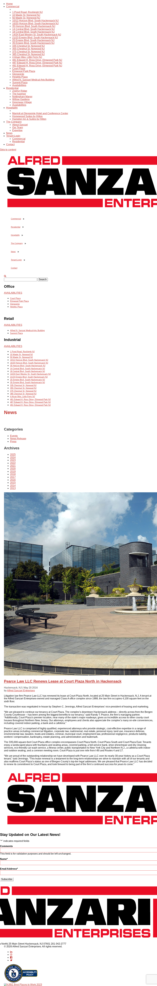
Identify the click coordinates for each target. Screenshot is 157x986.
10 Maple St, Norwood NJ (26, 15)
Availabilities (19, 85)
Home (9, 3)
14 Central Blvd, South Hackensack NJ (33, 29)
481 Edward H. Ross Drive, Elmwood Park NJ (37, 60)
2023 (13, 460)
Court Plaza (18, 68)
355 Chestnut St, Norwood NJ (28, 48)
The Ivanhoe (19, 93)
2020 (13, 468)
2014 (13, 485)
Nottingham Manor (22, 96)
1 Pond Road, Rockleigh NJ (27, 12)
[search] (5, 276)
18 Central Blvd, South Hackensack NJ (33, 32)
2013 (13, 488)
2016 (13, 480)
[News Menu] (18, 251)
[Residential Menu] (22, 227)
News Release (18, 438)
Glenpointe (18, 74)
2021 (13, 465)
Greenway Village (22, 102)
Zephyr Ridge (19, 91)
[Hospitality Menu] (22, 235)
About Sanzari (20, 124)
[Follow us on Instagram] (11, 954)
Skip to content (8, 149)
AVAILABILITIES (13, 293)
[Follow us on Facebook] (11, 957)
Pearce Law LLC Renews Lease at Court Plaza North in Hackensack (62, 681)
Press (13, 441)
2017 (13, 477)
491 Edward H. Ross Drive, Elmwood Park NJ (37, 65)
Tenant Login (13, 136)
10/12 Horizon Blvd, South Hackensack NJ (35, 20)
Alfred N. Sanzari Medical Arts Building (33, 79)
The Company (14, 121)
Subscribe (6, 879)
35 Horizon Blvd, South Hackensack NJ (33, 26)
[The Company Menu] (25, 243)
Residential (12, 88)
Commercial (12, 6)
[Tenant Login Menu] (24, 260)
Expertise (17, 130)
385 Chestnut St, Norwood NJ (28, 54)
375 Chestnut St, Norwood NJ (28, 51)
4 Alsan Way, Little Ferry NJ (27, 57)
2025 (13, 454)
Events (14, 436)
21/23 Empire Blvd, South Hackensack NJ (35, 37)
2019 (13, 471)
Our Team (17, 127)
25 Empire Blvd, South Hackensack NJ (33, 40)
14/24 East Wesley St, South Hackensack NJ (36, 34)
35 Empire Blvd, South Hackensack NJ (33, 43)
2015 (13, 482)
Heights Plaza (20, 77)
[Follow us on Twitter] (11, 960)
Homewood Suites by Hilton (27, 116)
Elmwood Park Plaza (23, 71)
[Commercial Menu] (23, 219)
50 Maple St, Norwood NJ (26, 18)
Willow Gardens (21, 99)
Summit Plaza (19, 82)
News (9, 133)
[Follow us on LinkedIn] (11, 952)
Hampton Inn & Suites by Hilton (29, 119)
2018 (13, 474)
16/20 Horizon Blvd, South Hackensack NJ (35, 23)
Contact (10, 144)
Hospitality (12, 107)
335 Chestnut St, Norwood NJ (28, 46)
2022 (13, 463)
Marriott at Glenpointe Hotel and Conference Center (40, 113)
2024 (13, 457)
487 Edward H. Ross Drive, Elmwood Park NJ (37, 62)
